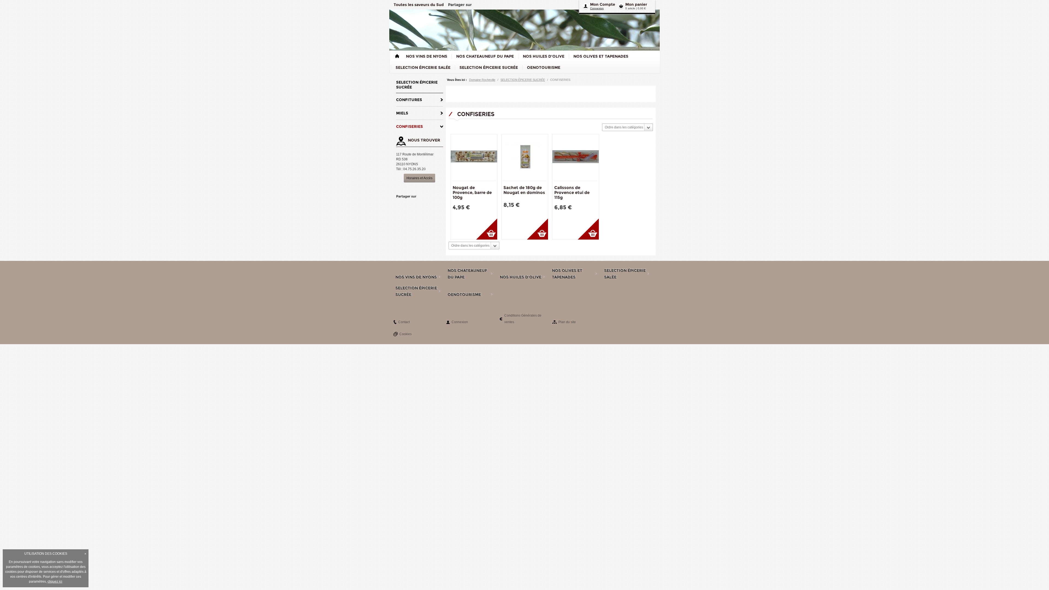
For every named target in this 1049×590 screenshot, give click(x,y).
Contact (404, 322)
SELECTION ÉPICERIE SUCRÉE (522, 79)
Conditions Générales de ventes (522, 319)
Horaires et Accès (419, 178)
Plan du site (567, 322)
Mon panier (636, 4)
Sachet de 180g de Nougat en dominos (524, 190)
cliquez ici (55, 581)
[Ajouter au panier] (486, 229)
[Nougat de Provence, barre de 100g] (474, 157)
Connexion (597, 8)
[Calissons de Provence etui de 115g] (575, 157)
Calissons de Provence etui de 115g (572, 192)
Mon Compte (602, 4)
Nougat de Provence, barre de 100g (472, 192)
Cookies (405, 334)
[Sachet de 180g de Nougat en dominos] (525, 157)
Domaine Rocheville (482, 79)
